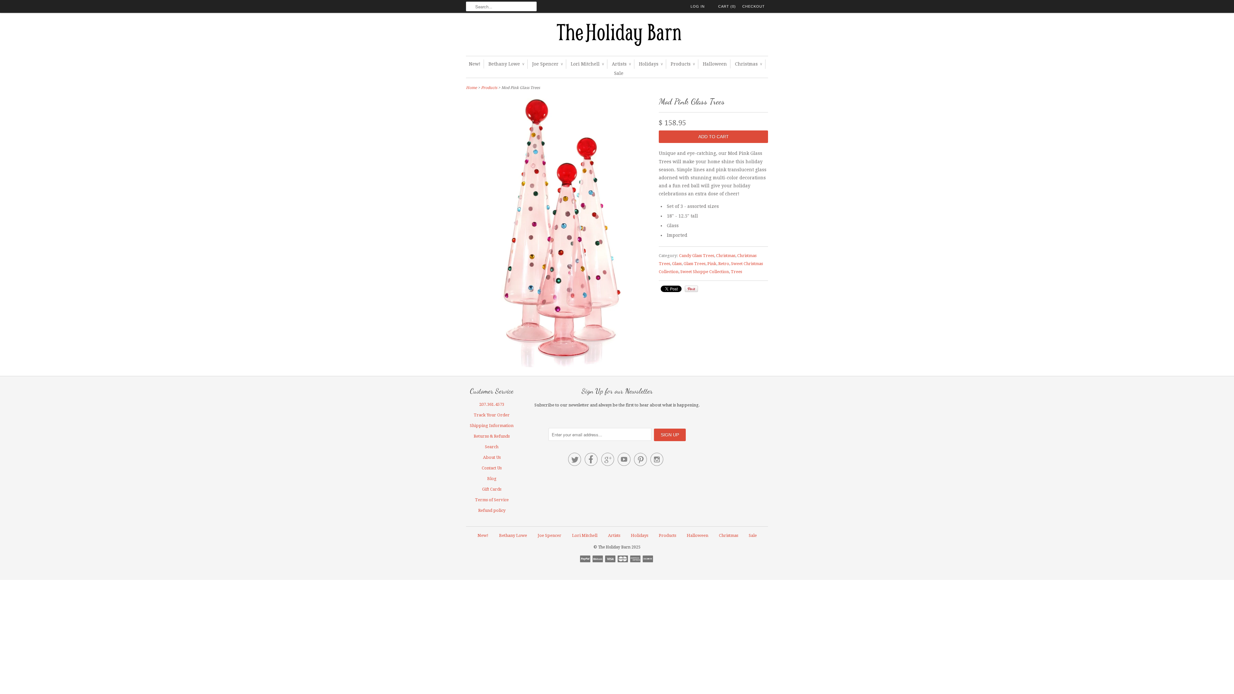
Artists (621, 64)
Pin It (691, 289)
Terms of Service (492, 499)
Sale (618, 73)
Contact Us (492, 468)
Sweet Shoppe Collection (704, 271)
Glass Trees (694, 263)
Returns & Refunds (492, 436)
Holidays (651, 64)
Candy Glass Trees (696, 255)
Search (491, 446)
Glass (677, 263)
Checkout (753, 6)
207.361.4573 (491, 404)
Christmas (748, 64)
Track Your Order (492, 415)
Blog (491, 478)
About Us (492, 457)
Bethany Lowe (506, 64)
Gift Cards (491, 489)
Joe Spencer (547, 64)
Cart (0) (727, 6)
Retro (723, 263)
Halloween (715, 64)
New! (474, 64)
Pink (711, 263)
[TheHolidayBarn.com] (617, 35)
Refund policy (491, 510)
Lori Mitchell (587, 64)
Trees (736, 271)
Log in (698, 6)
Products (683, 64)
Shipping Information (492, 425)
